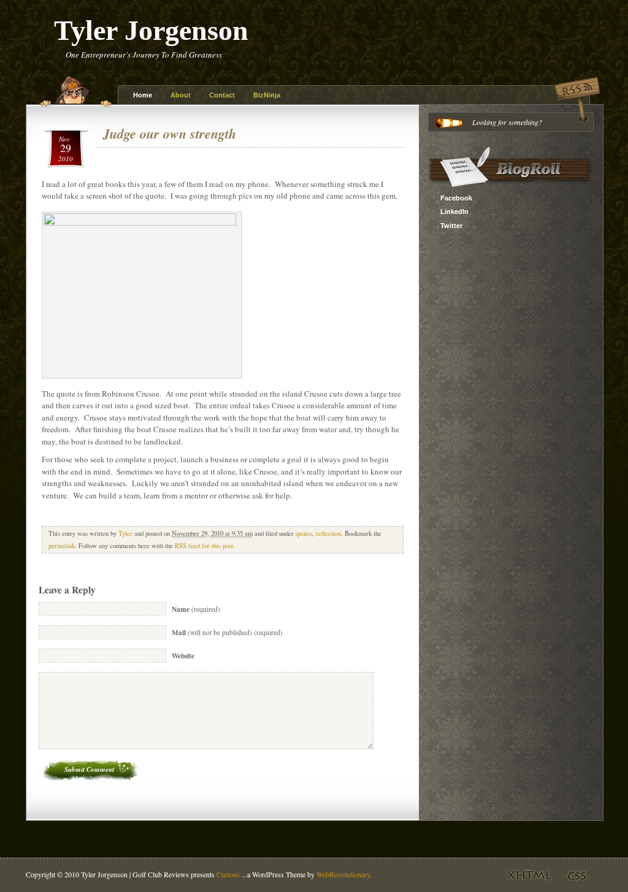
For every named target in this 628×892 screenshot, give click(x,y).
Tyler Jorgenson (151, 30)
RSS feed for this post (204, 545)
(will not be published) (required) (227, 632)
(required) (196, 609)
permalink (61, 545)
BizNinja (266, 95)
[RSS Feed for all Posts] (577, 121)
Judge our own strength (169, 133)
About (180, 95)
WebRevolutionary (343, 874)
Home (142, 95)
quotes (304, 533)
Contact (222, 95)
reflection (328, 533)
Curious (228, 874)
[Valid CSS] (574, 883)
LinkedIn (454, 211)
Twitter (451, 225)
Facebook (456, 198)
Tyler (125, 533)
